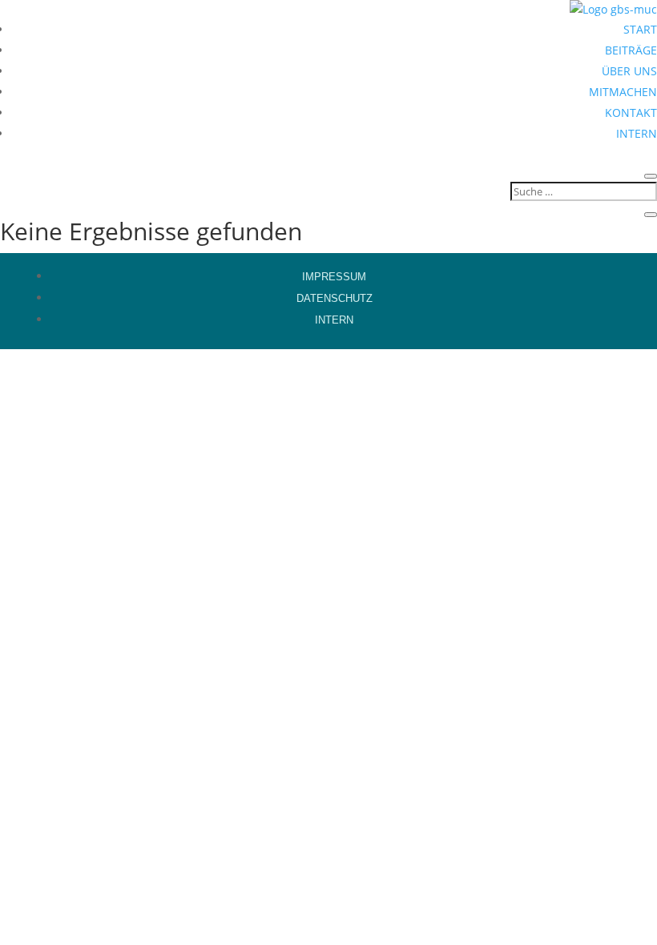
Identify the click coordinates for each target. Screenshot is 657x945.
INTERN (636, 133)
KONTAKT (631, 112)
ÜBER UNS (629, 70)
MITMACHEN (623, 91)
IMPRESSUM (334, 277)
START (640, 29)
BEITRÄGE (631, 50)
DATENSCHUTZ (334, 298)
